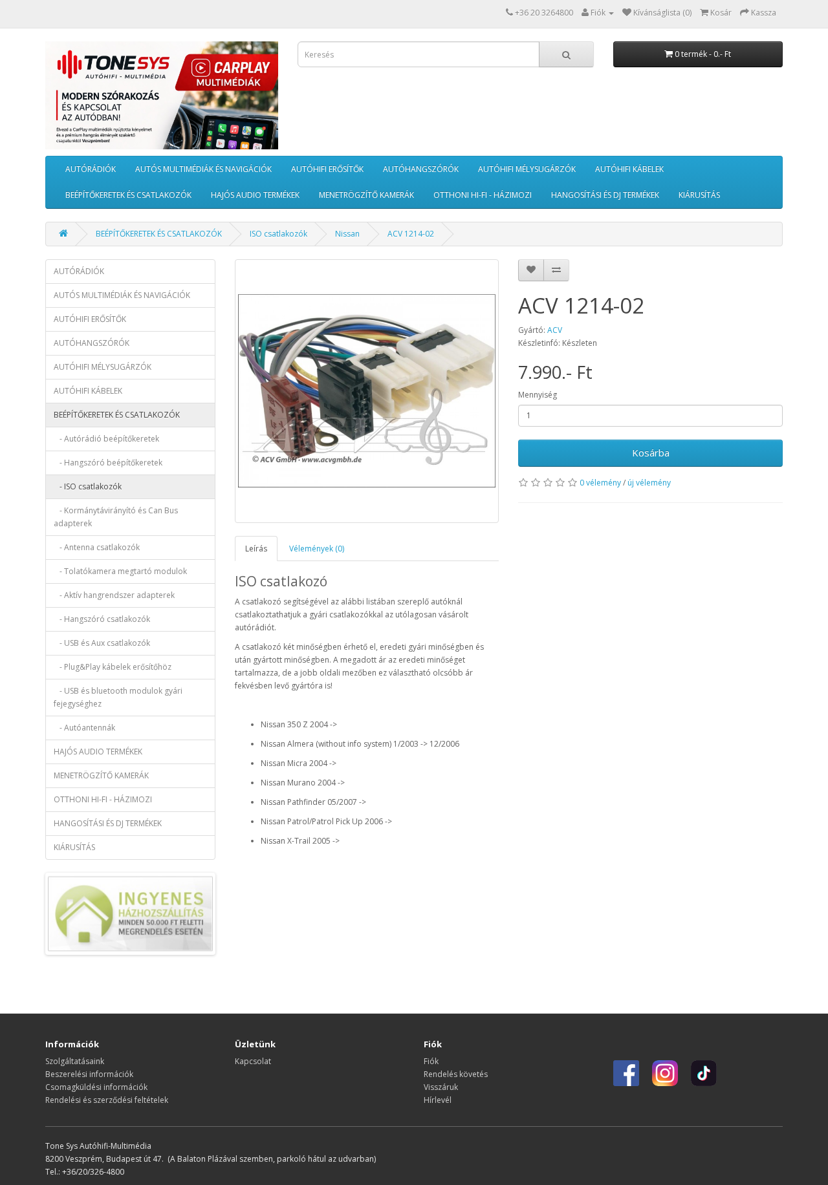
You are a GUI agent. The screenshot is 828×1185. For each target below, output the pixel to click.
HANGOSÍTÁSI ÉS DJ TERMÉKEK (605, 194)
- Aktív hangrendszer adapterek (114, 595)
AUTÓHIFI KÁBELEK (629, 169)
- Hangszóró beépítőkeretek (108, 462)
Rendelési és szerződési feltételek (106, 1099)
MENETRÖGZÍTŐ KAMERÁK (366, 194)
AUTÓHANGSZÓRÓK (421, 169)
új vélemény (649, 482)
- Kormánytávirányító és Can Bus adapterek (116, 517)
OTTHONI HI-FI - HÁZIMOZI (482, 194)
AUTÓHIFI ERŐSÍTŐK (327, 169)
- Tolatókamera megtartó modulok (120, 571)
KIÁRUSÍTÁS (699, 194)
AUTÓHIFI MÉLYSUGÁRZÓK (527, 169)
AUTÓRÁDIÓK (90, 169)
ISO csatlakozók (278, 233)
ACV (554, 330)
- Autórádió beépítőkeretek (106, 438)
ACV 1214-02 (410, 233)
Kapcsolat (253, 1061)
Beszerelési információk (89, 1074)
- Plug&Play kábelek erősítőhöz (112, 666)
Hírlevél (438, 1099)
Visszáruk (441, 1087)
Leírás (256, 548)
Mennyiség (537, 394)
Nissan (347, 233)
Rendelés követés (456, 1074)
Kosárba (651, 452)
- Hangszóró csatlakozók (102, 619)
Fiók (431, 1061)
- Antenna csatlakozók (97, 547)
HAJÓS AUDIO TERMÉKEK (255, 194)
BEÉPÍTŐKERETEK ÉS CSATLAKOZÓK (128, 194)
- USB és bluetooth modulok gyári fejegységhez (118, 697)
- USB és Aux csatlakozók (102, 642)
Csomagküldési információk (96, 1087)
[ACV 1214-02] (367, 391)
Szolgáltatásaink (74, 1061)
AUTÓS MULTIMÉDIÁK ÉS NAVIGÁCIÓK (203, 169)
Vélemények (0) (316, 548)
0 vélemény (600, 482)
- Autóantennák (84, 727)
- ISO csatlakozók (88, 486)
